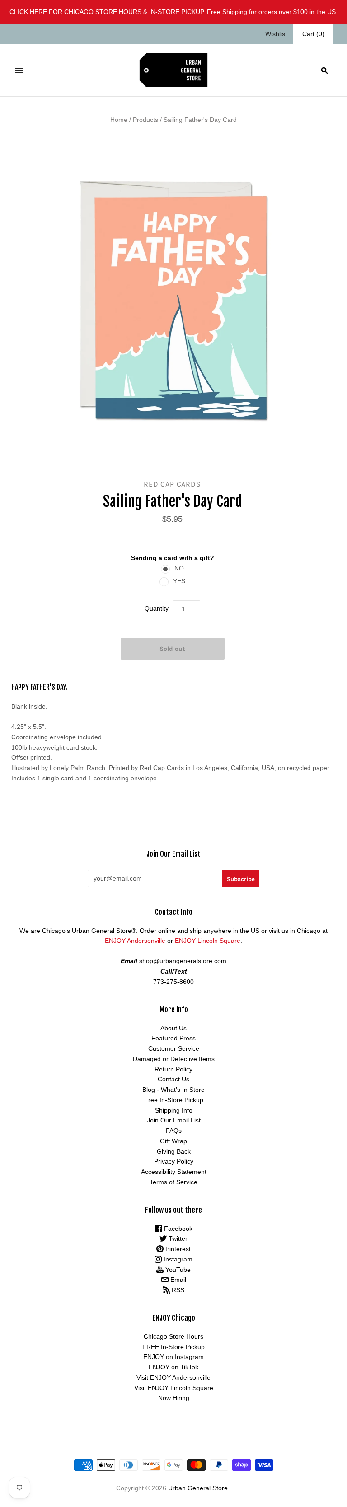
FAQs (174, 1130)
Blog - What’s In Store (173, 1089)
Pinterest (177, 1248)
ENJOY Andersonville (135, 940)
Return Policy (173, 1069)
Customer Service (173, 1048)
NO (179, 568)
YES (179, 580)
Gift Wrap (173, 1141)
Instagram (177, 1259)
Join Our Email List (174, 1120)
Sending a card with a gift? (172, 557)
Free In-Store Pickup (173, 1100)
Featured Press (173, 1038)
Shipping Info (173, 1110)
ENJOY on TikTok (173, 1367)
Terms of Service (173, 1182)
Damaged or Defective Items (174, 1058)
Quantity (157, 608)
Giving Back (174, 1151)
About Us (173, 1028)
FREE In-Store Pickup (173, 1346)
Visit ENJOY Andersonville (173, 1377)
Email (177, 1279)
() (313, 33)
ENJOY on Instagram (173, 1356)
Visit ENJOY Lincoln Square (173, 1387)
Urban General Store (198, 1488)
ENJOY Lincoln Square (207, 940)
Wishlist (276, 33)
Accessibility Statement (173, 1171)
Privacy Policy (173, 1161)
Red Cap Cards (172, 484)
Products (145, 119)
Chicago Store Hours (173, 1336)
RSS (177, 1290)
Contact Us (173, 1079)
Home (118, 119)
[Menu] (19, 70)
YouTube (177, 1269)
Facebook (177, 1228)
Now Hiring (173, 1397)
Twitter (177, 1238)
